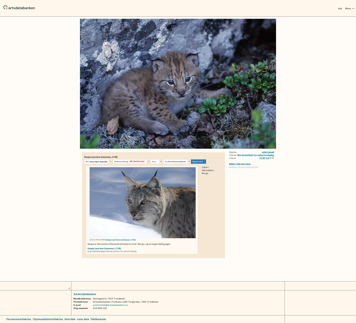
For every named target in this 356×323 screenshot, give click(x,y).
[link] (142, 210)
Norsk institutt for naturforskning (256, 155)
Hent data (70, 319)
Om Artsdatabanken (85, 294)
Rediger (243, 167)
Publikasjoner (98, 319)
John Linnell (268, 152)
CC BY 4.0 (264, 158)
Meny (350, 8)
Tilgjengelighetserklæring (48, 319)
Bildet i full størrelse (240, 164)
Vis (175, 162)
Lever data (83, 319)
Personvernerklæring (18, 319)
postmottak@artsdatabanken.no (110, 305)
